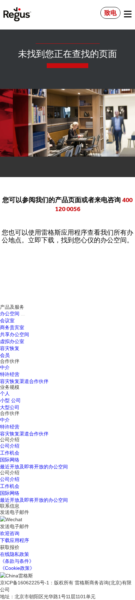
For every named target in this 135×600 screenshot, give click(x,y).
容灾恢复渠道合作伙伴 (24, 381)
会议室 (7, 320)
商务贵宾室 (12, 327)
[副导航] (23, 315)
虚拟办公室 (12, 341)
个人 (5, 393)
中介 (5, 367)
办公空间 (9, 313)
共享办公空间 (14, 334)
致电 (110, 13)
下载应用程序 (14, 540)
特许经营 (9, 374)
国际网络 (9, 459)
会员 (5, 355)
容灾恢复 (9, 348)
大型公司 (9, 407)
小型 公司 (10, 400)
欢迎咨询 (9, 533)
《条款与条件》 (17, 561)
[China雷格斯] (17, 9)
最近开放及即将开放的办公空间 (34, 466)
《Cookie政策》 (17, 568)
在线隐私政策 (14, 554)
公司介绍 (9, 446)
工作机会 (9, 453)
